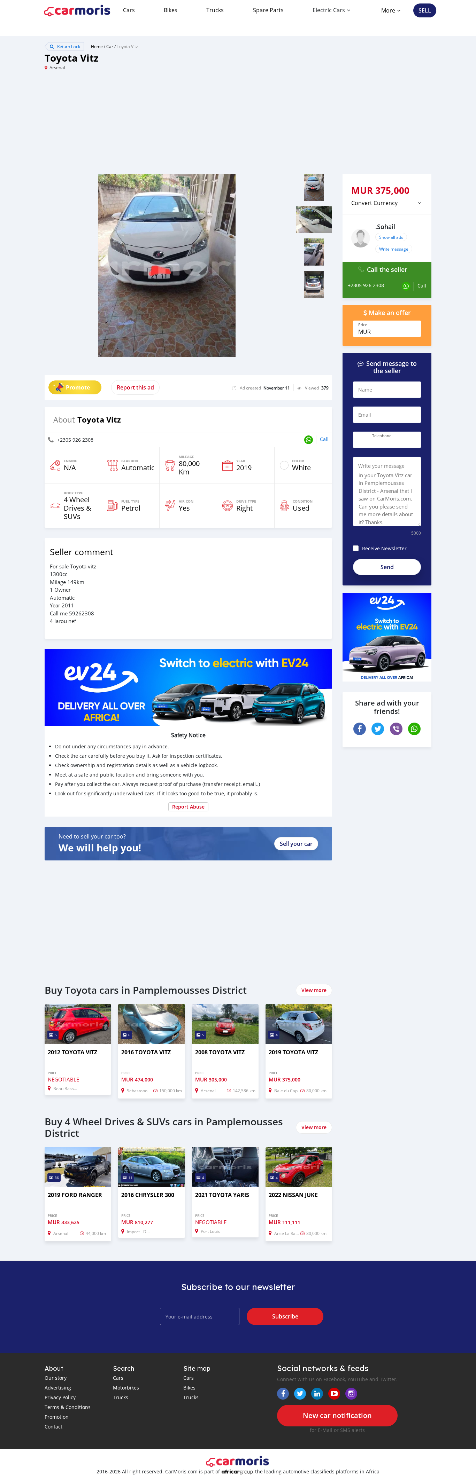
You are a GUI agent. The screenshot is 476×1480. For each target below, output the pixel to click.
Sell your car (296, 844)
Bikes (170, 10)
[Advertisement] (141, 125)
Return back (68, 46)
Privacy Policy (60, 1397)
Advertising (58, 1387)
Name (365, 389)
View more (314, 990)
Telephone (381, 435)
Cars (129, 10)
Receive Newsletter (384, 548)
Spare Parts (268, 10)
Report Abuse (188, 806)
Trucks (215, 10)
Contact (53, 1426)
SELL (425, 10)
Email (364, 414)
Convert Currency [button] (374, 203)
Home (97, 46)
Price (362, 324)
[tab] (387, 203)
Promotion (57, 1417)
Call (324, 439)
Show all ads (391, 237)
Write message (393, 249)
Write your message (381, 466)
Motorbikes (126, 1387)
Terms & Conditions (68, 1407)
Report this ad (135, 387)
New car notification (337, 1415)
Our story (56, 1378)
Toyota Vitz (127, 46)
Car (109, 46)
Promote (78, 387)
